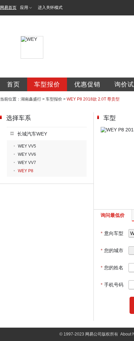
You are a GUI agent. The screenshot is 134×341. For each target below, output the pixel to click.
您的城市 (112, 250)
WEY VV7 (27, 162)
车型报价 (47, 84)
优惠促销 (87, 84)
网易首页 (8, 7)
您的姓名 (112, 267)
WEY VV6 (27, 154)
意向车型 (112, 233)
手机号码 (112, 284)
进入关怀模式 (50, 7)
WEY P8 (25, 170)
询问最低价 (113, 215)
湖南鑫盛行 (31, 99)
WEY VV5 (27, 146)
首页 (13, 84)
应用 (24, 7)
